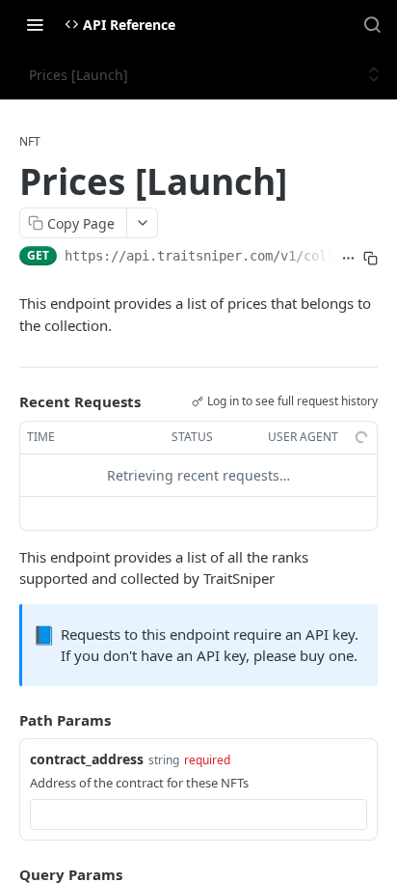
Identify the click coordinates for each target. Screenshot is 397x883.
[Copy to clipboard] (370, 257)
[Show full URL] (348, 257)
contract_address (87, 759)
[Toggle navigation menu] (34, 24)
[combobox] (198, 814)
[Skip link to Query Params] (6, 874)
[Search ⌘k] (372, 24)
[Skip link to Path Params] (6, 720)
